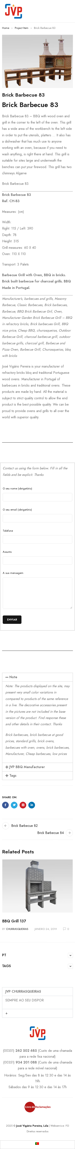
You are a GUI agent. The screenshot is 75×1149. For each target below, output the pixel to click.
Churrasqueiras (17, 929)
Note (13, 677)
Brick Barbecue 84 (50, 832)
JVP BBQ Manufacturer (27, 767)
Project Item (21, 28)
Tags (12, 775)
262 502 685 (26, 1050)
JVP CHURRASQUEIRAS (23, 991)
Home (5, 28)
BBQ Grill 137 (14, 921)
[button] (37, 677)
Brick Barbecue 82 (24, 825)
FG (67, 1126)
